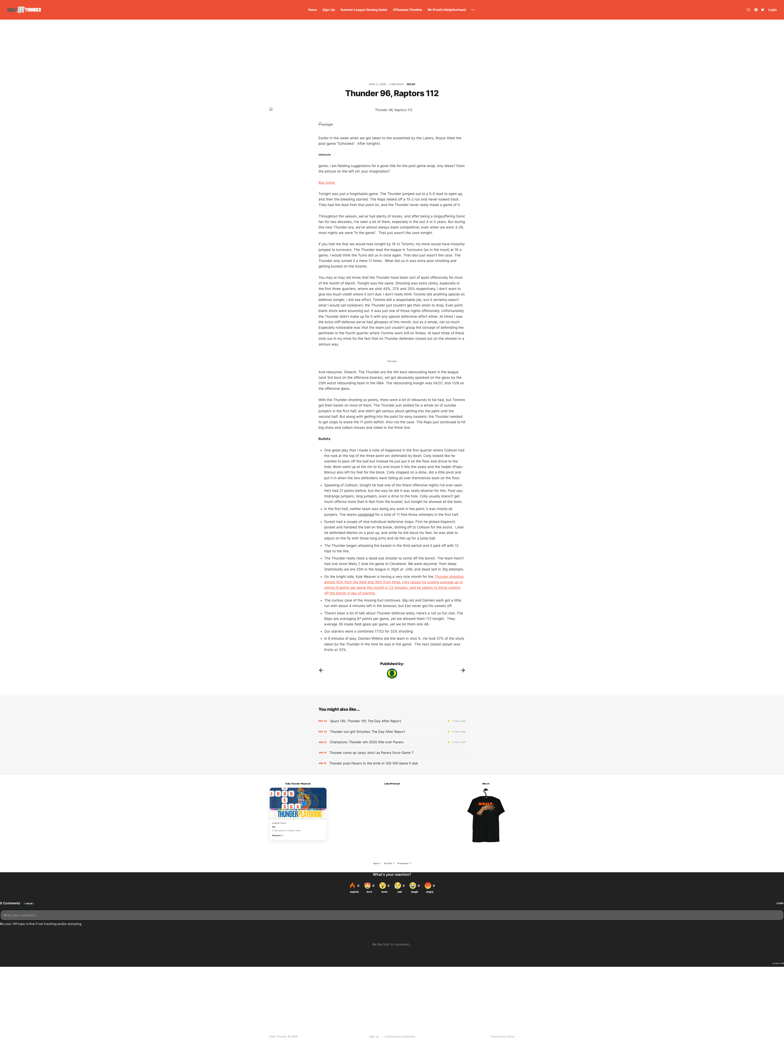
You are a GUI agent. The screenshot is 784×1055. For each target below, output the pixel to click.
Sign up (374, 1036)
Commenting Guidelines (400, 1036)
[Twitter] (762, 9)
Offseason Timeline (407, 10)
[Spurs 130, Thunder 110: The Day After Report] (392, 721)
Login (772, 10)
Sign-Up (329, 10)
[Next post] (463, 670)
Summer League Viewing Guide (364, 10)
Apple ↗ (377, 863)
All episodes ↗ (404, 863)
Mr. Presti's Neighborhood (447, 10)
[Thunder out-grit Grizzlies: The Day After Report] (392, 731)
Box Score (326, 182)
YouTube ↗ (389, 863)
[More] (473, 10)
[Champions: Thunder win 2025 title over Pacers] (392, 742)
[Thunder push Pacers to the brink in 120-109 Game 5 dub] (392, 763)
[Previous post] (321, 670)
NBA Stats (392, 361)
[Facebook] (756, 9)
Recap (411, 84)
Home (312, 10)
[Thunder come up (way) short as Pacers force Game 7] (392, 753)
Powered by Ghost (502, 1036)
